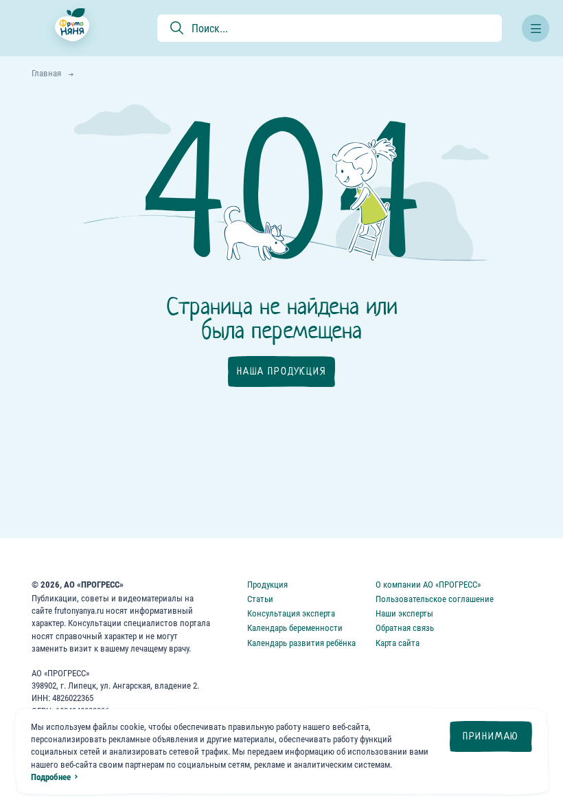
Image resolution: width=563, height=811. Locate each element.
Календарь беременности (295, 628)
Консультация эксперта (291, 613)
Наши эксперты (404, 613)
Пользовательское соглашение (435, 599)
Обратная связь (405, 628)
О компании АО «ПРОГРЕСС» (428, 584)
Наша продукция (281, 371)
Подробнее (51, 777)
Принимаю (491, 736)
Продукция (267, 584)
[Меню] (535, 28)
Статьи (260, 599)
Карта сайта (398, 643)
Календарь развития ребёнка (301, 643)
